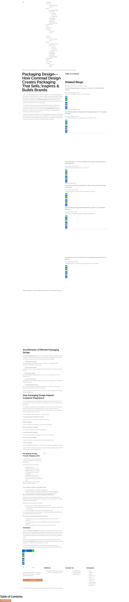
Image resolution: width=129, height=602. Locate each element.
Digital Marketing (53, 23)
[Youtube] (103, 2)
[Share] (43, 564)
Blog (47, 26)
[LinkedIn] (43, 559)
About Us (48, 3)
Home (47, 2)
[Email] (43, 557)
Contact (48, 29)
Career (50, 32)
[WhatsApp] (43, 555)
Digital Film (54, 16)
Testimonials (49, 24)
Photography (52, 18)
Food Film (54, 15)
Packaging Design (53, 10)
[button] (53, 34)
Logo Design (52, 19)
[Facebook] (43, 553)
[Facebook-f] (98, 2)
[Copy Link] (43, 561)
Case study (49, 27)
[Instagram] (100, 2)
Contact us (51, 31)
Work (47, 8)
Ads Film (54, 13)
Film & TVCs (52, 11)
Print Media (51, 21)
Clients (50, 7)
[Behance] (106, 2)
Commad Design (53, 5)
